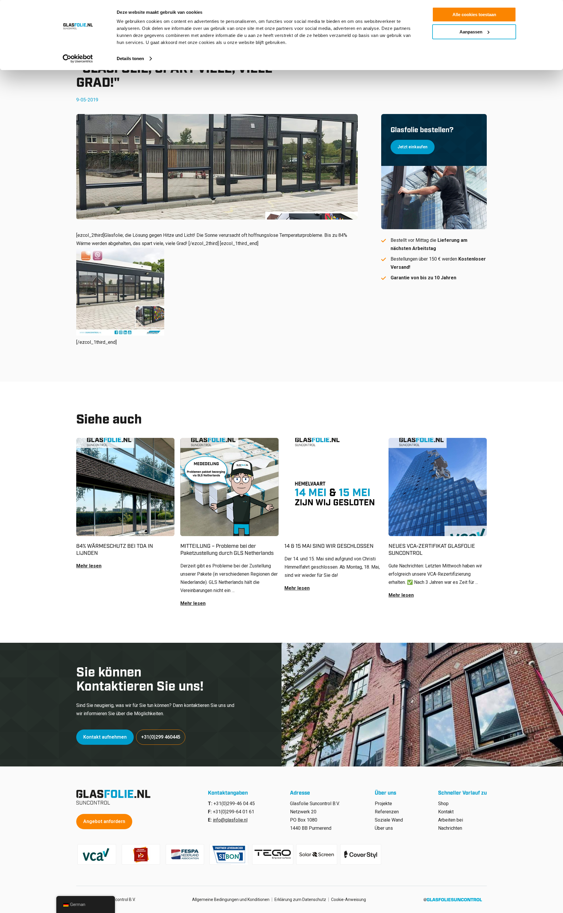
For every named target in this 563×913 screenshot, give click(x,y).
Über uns (384, 828)
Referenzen (387, 812)
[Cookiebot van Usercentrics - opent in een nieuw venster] (78, 58)
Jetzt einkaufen (413, 146)
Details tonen (130, 58)
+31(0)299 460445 (160, 737)
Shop (443, 803)
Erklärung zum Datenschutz (300, 899)
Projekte (383, 803)
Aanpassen (470, 31)
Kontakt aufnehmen (105, 737)
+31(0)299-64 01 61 (233, 812)
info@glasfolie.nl (230, 820)
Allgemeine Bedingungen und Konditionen (230, 899)
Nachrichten (450, 828)
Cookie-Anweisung (348, 899)
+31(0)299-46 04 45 (234, 803)
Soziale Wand (389, 820)
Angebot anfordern (104, 821)
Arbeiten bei (450, 820)
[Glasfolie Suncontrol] (115, 797)
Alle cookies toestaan (474, 14)
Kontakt (446, 812)
